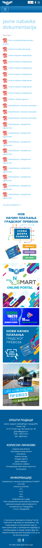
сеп (21, 494)
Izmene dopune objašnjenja (20, 55)
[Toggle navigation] (5, 9)
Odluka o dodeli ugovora (18, 99)
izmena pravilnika (21, 486)
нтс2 (21, 491)
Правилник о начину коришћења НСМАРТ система (21, 482)
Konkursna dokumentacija (19, 49)
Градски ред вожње (21, 449)
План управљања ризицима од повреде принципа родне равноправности (21, 502)
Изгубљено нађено (21, 464)
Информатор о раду (21, 499)
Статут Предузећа (21, 509)
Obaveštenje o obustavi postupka (22, 105)
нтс (21, 489)
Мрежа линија (21, 456)
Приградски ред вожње (21, 451)
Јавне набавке (21, 461)
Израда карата (21, 459)
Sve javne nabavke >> (12, 205)
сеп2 (21, 496)
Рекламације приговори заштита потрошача (21, 467)
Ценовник (21, 454)
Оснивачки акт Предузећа (21, 506)
